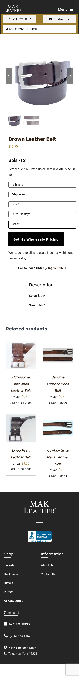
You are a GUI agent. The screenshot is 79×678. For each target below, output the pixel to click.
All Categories (13, 601)
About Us (47, 565)
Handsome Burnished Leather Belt (21, 384)
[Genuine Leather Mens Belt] (58, 355)
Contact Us (48, 574)
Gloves (8, 583)
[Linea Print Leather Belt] (21, 428)
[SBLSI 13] (39, 76)
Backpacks (11, 574)
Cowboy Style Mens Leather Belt (58, 457)
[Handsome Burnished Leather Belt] (21, 355)
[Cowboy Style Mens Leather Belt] (58, 428)
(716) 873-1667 (55, 268)
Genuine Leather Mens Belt (58, 384)
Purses (8, 592)
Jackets (9, 565)
